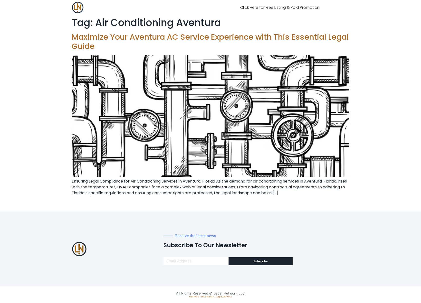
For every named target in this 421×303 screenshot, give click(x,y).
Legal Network (224, 296)
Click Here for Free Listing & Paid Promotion (280, 7)
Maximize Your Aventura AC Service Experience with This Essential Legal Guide (210, 41)
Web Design (207, 296)
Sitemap (194, 296)
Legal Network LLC (229, 293)
